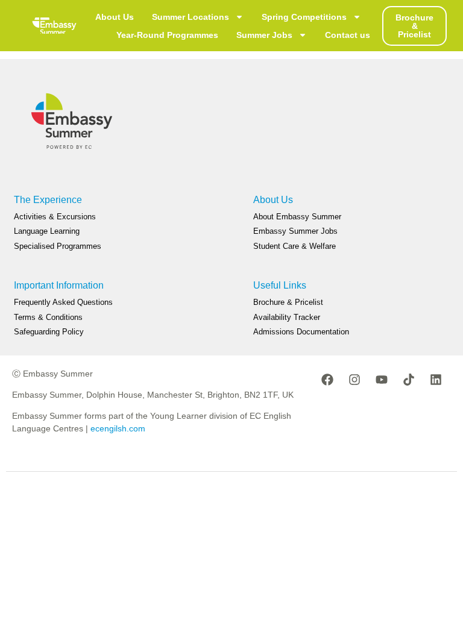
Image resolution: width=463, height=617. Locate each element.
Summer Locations (190, 17)
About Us (114, 17)
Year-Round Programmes (167, 35)
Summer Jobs (264, 35)
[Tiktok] (409, 380)
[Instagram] (354, 380)
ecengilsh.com (117, 428)
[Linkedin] (436, 380)
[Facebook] (327, 380)
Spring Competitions (304, 17)
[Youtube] (382, 380)
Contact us (347, 35)
